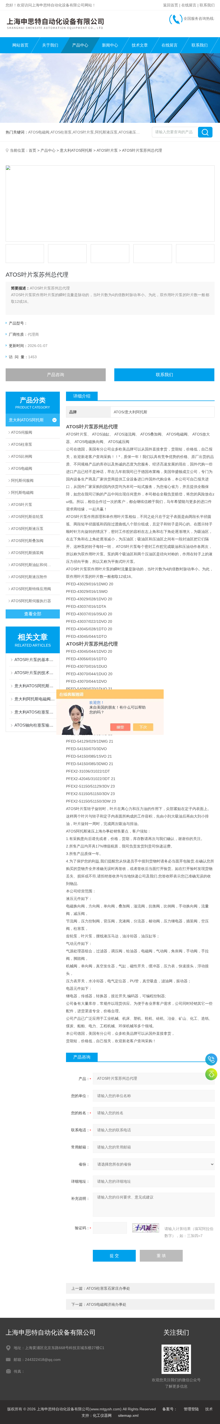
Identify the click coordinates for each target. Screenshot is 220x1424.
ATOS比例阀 (21, 456)
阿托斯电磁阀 (22, 492)
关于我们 (50, 45)
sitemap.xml (128, 1415)
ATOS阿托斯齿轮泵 (27, 516)
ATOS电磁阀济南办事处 (106, 1304)
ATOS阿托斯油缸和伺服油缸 (34, 565)
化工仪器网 (102, 1415)
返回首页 (170, 5)
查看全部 (32, 614)
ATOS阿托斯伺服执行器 (31, 601)
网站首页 (20, 45)
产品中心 (80, 45)
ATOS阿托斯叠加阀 (27, 541)
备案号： (169, 1409)
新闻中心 (110, 45)
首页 (32, 150)
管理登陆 (191, 1409)
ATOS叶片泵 (107, 150)
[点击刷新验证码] (145, 1227)
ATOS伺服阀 (21, 432)
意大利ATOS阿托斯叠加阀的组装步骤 (35, 686)
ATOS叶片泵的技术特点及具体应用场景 (35, 672)
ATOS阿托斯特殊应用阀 (31, 589)
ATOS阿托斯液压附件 (29, 577)
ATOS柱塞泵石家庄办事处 (108, 1288)
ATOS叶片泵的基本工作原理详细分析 (35, 659)
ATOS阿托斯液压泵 (27, 528)
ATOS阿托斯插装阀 (27, 553)
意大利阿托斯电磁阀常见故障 (35, 699)
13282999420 (211, 1059)
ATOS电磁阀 (21, 468)
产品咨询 (55, 374)
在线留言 (188, 5)
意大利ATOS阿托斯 (76, 150)
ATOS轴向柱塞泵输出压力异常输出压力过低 (35, 725)
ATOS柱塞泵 (21, 444)
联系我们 (207, 5)
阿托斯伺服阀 (22, 480)
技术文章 (140, 45)
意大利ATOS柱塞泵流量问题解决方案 (35, 712)
